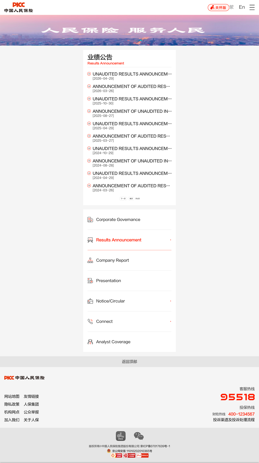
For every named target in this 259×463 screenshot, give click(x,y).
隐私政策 (11, 404)
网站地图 (11, 396)
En (242, 7)
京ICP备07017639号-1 (155, 446)
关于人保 (31, 420)
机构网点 (11, 412)
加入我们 (11, 420)
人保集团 (31, 404)
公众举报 (31, 412)
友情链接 (31, 396)
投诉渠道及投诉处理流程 (234, 420)
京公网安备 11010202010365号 (132, 451)
